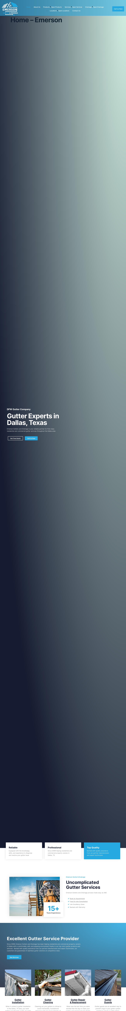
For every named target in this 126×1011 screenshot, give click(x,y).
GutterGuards (108, 1001)
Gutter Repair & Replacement (78, 1001)
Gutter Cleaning (48, 1001)
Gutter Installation (18, 1001)
